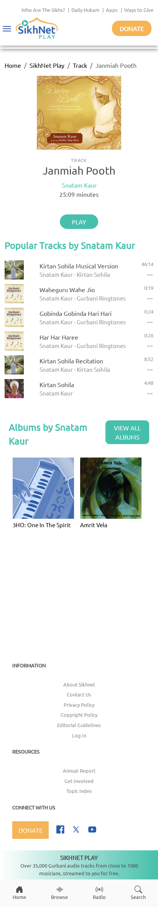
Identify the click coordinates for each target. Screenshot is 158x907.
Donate (132, 28)
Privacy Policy (79, 704)
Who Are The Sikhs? (43, 10)
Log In (79, 735)
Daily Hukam (85, 10)
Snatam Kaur (79, 185)
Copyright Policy (79, 714)
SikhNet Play (47, 65)
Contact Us (79, 694)
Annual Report (79, 770)
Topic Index (79, 791)
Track (80, 65)
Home (13, 65)
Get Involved (79, 781)
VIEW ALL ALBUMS (127, 432)
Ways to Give (138, 10)
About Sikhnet (79, 684)
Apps (112, 10)
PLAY (79, 222)
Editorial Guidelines (79, 725)
